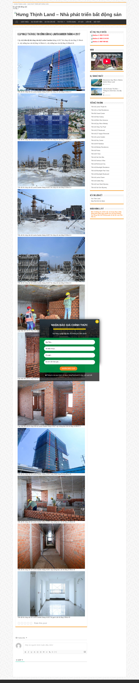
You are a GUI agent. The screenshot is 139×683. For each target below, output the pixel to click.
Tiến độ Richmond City (98, 164)
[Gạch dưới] (31, 652)
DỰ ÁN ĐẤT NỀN (36, 22)
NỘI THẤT (97, 22)
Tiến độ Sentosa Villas (98, 160)
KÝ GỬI (80, 22)
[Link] (49, 652)
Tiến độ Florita (95, 150)
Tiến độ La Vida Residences (100, 110)
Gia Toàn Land (95, 198)
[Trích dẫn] (43, 652)
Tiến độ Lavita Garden (98, 137)
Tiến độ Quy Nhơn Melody (99, 123)
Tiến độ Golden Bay (97, 181)
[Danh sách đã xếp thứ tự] (37, 652)
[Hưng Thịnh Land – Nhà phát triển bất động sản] (68, 14)
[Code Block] (46, 652)
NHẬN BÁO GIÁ (68, 369)
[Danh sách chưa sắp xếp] (40, 652)
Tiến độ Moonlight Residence (100, 167)
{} (52, 652)
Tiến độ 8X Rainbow (97, 144)
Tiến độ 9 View (95, 154)
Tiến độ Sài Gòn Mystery (99, 187)
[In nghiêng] (28, 652)
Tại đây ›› (16, 8)
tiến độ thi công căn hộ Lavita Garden (38, 40)
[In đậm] (25, 652)
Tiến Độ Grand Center (98, 113)
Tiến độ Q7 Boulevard (98, 130)
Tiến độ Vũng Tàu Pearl (98, 127)
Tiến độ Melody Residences (100, 147)
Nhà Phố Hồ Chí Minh (98, 201)
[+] (55, 652)
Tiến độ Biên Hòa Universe (99, 120)
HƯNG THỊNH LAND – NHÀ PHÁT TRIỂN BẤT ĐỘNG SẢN (31, 4)
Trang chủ (17, 21)
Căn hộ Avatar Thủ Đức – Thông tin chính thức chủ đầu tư (112, 91)
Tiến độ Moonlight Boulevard (100, 174)
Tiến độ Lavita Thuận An (98, 107)
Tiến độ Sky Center (97, 140)
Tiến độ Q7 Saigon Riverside (100, 133)
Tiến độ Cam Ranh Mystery (99, 184)
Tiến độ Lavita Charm (98, 177)
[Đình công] (34, 652)
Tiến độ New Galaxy (97, 117)
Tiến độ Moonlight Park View (100, 170)
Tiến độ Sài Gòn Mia (97, 157)
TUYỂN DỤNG (71, 22)
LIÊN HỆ (88, 22)
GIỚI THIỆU (25, 22)
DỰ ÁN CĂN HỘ (50, 22)
